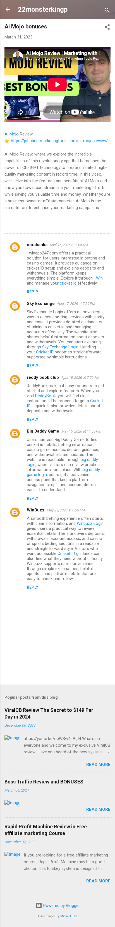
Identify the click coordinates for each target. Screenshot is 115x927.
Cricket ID (45, 352)
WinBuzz (36, 510)
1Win (98, 278)
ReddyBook (45, 395)
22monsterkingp (43, 9)
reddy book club (43, 377)
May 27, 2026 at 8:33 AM (66, 510)
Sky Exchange (41, 303)
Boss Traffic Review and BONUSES (43, 782)
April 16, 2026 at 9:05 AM (69, 245)
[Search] (107, 11)
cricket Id (68, 283)
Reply (32, 292)
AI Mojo (11, 134)
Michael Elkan (69, 916)
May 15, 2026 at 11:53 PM (81, 431)
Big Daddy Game (43, 431)
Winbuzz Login (90, 523)
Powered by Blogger (61, 905)
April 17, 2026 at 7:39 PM (76, 304)
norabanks (37, 244)
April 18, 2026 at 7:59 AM (80, 377)
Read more (98, 764)
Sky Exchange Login (60, 347)
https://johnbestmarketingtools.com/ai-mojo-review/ (59, 140)
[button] (107, 28)
